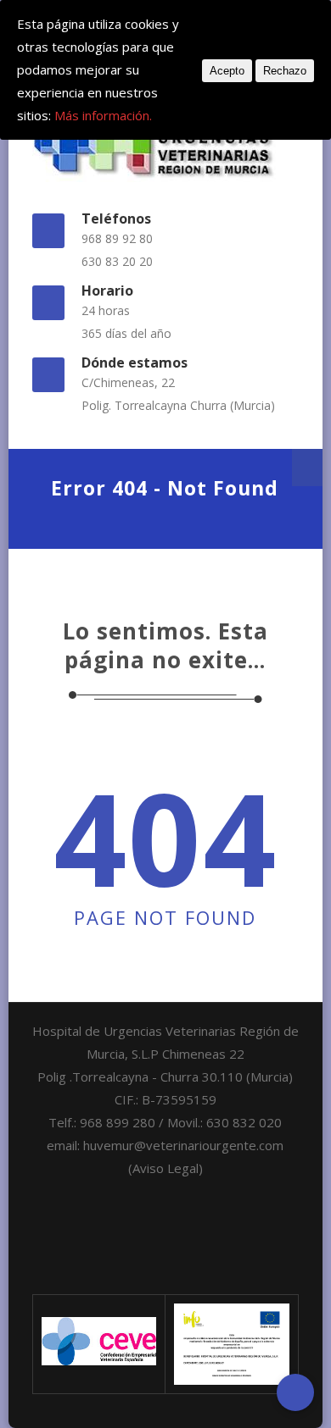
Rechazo (284, 70)
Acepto (227, 70)
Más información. (103, 115)
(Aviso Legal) (165, 1168)
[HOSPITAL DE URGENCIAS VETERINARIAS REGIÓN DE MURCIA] (166, 142)
